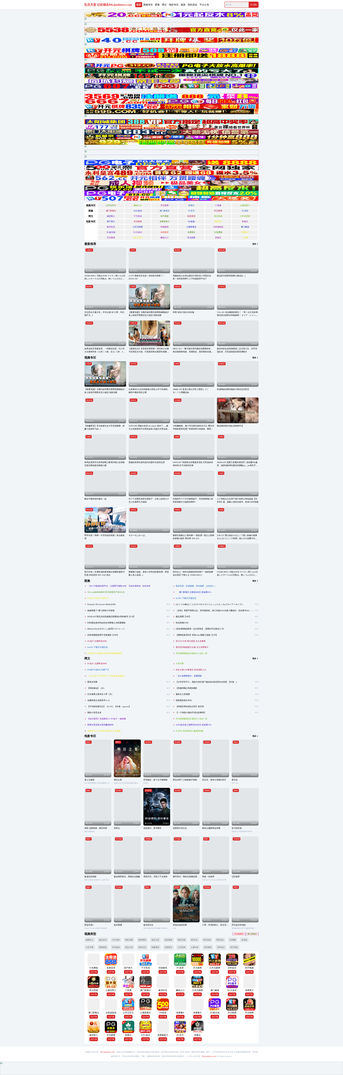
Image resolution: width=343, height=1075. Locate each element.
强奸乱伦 (142, 947)
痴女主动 (155, 940)
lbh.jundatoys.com (107, 1052)
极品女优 (103, 940)
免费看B (191, 232)
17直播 (218, 205)
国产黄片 (111, 221)
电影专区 (90, 736)
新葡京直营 (252, 934)
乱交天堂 (108, 4)
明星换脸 (103, 947)
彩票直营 (191, 216)
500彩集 (191, 221)
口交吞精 (181, 947)
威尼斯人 (111, 216)
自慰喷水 (168, 947)
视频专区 (90, 357)
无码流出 (221, 947)
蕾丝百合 (220, 940)
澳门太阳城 (239, 934)
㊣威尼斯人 (245, 205)
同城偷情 (165, 227)
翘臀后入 (89, 940)
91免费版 (218, 232)
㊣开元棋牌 (245, 216)
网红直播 (129, 940)
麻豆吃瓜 (111, 227)
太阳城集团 (218, 227)
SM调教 (233, 940)
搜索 (255, 5)
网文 (87, 658)
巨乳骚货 (208, 947)
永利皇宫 (165, 232)
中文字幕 (89, 947)
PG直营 (245, 211)
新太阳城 (218, 216)
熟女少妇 (129, 947)
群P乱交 (194, 940)
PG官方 (191, 211)
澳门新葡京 (111, 211)
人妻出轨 (194, 947)
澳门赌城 (245, 227)
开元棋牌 (165, 205)
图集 (87, 580)
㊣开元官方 (111, 205)
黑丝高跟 (207, 940)
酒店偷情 (168, 940)
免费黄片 (245, 232)
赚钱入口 (138, 205)
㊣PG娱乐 (137, 211)
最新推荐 (90, 244)
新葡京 (191, 205)
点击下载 (93, 972)
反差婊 (244, 940)
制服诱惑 (155, 947)
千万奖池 (138, 216)
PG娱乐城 (111, 232)
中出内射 (116, 940)
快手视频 (165, 216)
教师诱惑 (142, 940)
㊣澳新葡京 (191, 227)
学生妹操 (116, 947)
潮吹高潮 (181, 940)
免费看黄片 (165, 221)
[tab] (138, 4)
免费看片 (218, 221)
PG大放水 (137, 232)
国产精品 (234, 947)
